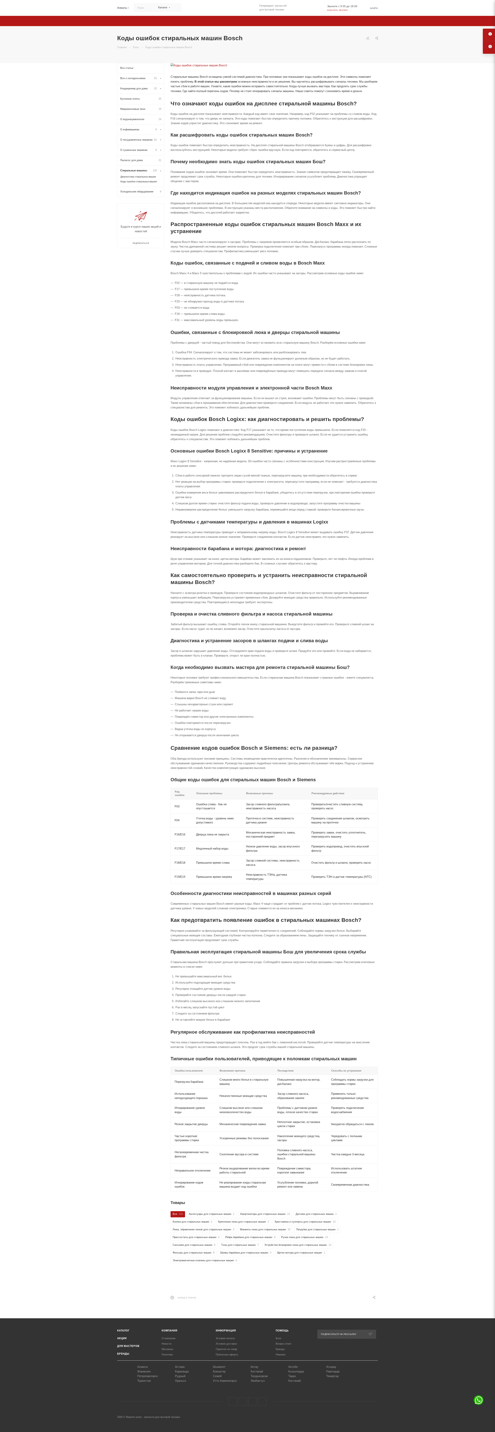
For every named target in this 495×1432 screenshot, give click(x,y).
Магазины (167, 1349)
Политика (167, 1354)
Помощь (282, 1330)
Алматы (142, 1366)
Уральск (180, 1380)
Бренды (123, 1353)
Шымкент (219, 1366)
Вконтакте (233, 1401)
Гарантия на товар (226, 1349)
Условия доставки (226, 1343)
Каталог (123, 1330)
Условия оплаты (225, 1338)
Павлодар (333, 1371)
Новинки (280, 1354)
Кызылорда (296, 1371)
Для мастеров (128, 1346)
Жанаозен (144, 1371)
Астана (179, 1366)
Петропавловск (147, 1376)
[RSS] (367, 38)
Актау (254, 1366)
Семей (217, 1376)
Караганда (182, 1371)
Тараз (292, 1376)
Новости (166, 1343)
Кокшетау (219, 1371)
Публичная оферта (227, 1354)
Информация (226, 1330)
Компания (169, 1330)
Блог (278, 1338)
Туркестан (144, 1380)
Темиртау (332, 1376)
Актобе (293, 1366)
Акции (122, 1338)
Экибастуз (258, 1380)
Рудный (180, 1376)
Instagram (242, 1401)
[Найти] (176, 8)
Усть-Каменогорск (225, 1380)
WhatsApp (262, 1401)
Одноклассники (252, 1401)
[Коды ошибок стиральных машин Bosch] (274, 65)
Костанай (257, 1371)
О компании (168, 1338)
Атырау (331, 1366)
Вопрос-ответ (283, 1343)
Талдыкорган (259, 1376)
